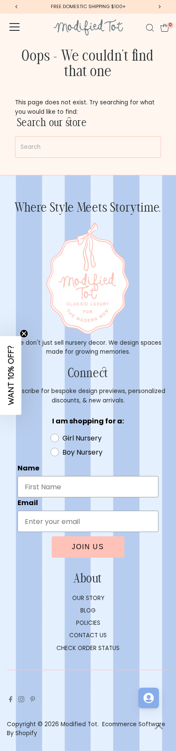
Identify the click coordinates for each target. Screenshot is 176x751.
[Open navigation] (14, 27)
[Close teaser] (24, 333)
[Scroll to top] (158, 727)
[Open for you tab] (148, 698)
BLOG (88, 610)
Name (28, 468)
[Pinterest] (32, 700)
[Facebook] (11, 700)
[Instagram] (21, 700)
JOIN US (88, 546)
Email (28, 503)
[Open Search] (150, 28)
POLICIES (88, 623)
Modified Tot (79, 724)
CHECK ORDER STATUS (88, 648)
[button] (10, 375)
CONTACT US (88, 635)
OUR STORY (88, 598)
